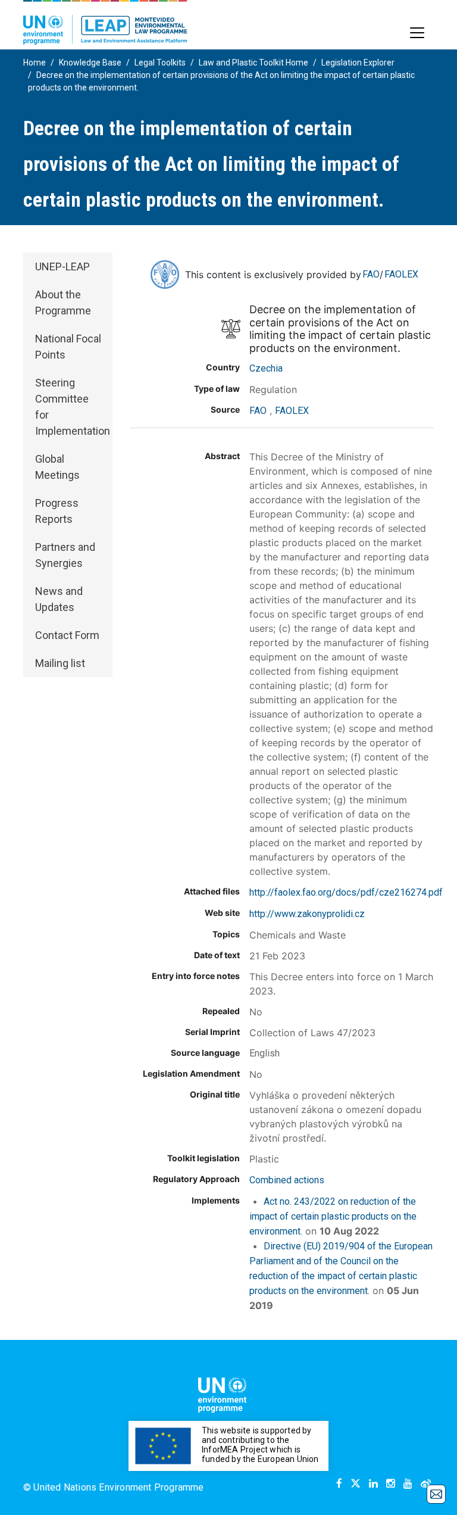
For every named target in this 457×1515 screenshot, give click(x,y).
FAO (371, 274)
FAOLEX (401, 274)
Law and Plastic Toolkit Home (253, 62)
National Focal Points (68, 346)
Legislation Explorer (358, 62)
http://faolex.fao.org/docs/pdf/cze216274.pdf (346, 892)
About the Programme (63, 302)
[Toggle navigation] (417, 33)
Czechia (266, 368)
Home (34, 62)
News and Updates (59, 599)
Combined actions (286, 1180)
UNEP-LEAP (62, 266)
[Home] (105, 22)
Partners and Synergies (65, 555)
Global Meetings (57, 467)
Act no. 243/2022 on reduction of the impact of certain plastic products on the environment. (333, 1216)
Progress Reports (57, 511)
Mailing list (60, 663)
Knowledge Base (90, 62)
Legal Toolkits (160, 62)
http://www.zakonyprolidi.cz (307, 913)
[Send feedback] (436, 1494)
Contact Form (67, 635)
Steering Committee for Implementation (72, 406)
